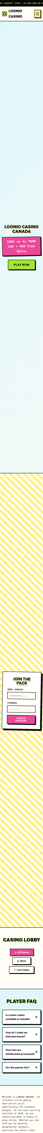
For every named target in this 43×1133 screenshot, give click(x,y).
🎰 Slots (21, 961)
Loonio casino (15, 13)
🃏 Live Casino (22, 970)
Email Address (15, 689)
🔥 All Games (21, 952)
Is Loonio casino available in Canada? (17, 1017)
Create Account (21, 719)
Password (12, 702)
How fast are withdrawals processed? (20, 1051)
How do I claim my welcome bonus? (16, 1034)
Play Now (22, 264)
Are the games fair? (17, 1067)
